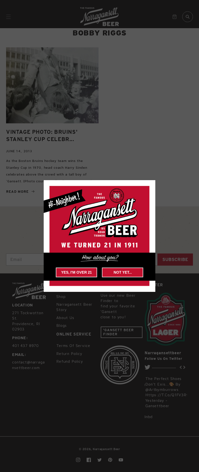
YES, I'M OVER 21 (76, 272)
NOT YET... (123, 272)
